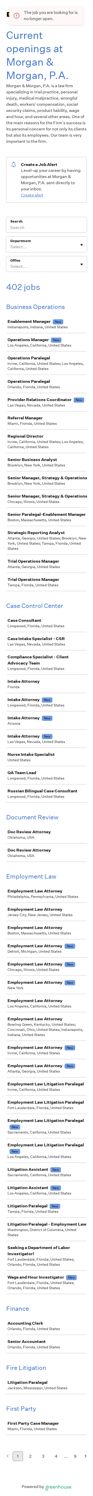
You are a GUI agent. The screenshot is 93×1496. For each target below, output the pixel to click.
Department (20, 241)
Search (16, 221)
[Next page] (86, 1456)
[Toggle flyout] (82, 245)
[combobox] (10, 247)
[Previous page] (8, 1456)
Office (15, 260)
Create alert (32, 195)
